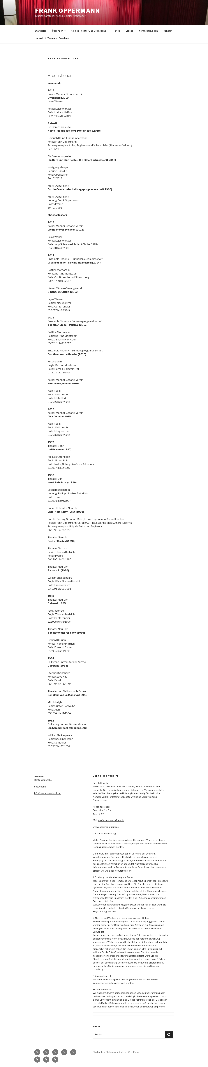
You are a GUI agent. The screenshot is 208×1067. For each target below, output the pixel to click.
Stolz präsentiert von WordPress (122, 1052)
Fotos (117, 30)
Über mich (57, 30)
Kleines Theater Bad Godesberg (88, 30)
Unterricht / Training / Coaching (52, 38)
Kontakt (168, 30)
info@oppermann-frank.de (47, 793)
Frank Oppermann (67, 10)
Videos (129, 30)
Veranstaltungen (148, 30)
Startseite (40, 30)
